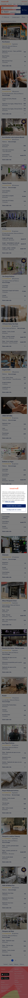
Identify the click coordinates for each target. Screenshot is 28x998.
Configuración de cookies (14, 509)
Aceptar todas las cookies (14, 505)
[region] (14, 499)
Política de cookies (10, 501)
